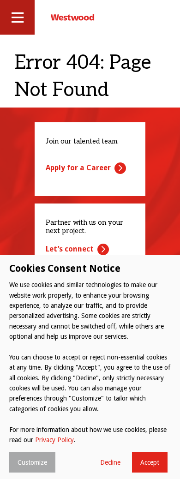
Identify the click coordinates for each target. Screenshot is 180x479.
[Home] (72, 17)
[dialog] (90, 367)
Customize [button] (32, 462)
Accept (149, 462)
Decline (110, 462)
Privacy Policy (54, 439)
